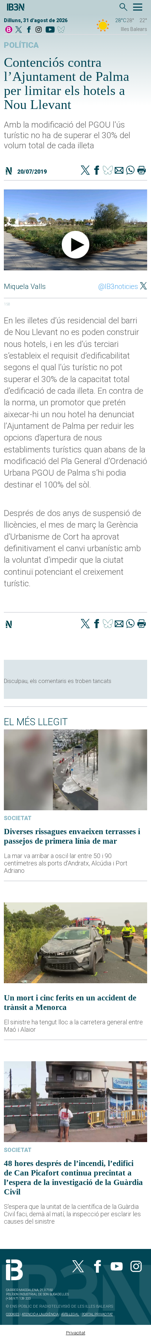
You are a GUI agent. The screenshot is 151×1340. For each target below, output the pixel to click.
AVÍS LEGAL (70, 1314)
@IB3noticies (118, 286)
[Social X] (18, 30)
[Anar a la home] (8, 30)
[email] (119, 170)
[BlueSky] (62, 30)
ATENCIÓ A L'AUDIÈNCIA (40, 1314)
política (21, 45)
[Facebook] (28, 30)
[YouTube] (50, 30)
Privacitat (75, 1332)
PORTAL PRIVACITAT (97, 1314)
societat (18, 818)
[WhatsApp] (130, 170)
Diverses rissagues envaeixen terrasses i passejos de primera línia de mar (72, 836)
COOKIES (12, 1314)
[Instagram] (38, 30)
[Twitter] (85, 170)
